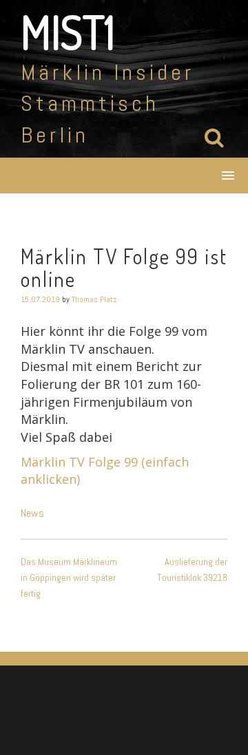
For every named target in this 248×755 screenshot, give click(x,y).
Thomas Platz (94, 299)
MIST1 (68, 32)
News (32, 513)
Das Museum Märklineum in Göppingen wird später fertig (69, 577)
